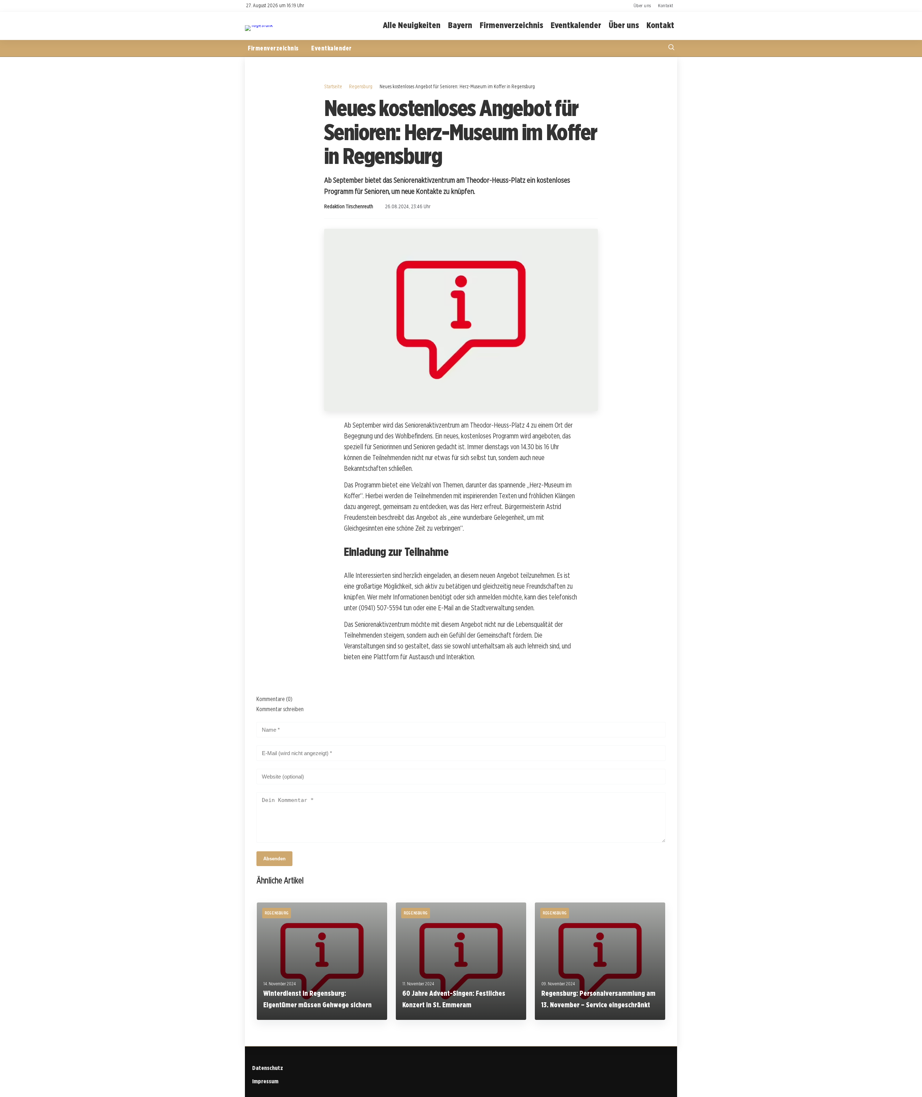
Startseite (333, 86)
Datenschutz (267, 1068)
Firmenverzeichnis (511, 25)
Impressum (265, 1081)
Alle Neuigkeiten (411, 25)
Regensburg (360, 86)
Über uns (642, 5)
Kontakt (665, 5)
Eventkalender (576, 25)
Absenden (274, 858)
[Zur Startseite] (259, 25)
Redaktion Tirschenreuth (348, 206)
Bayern (460, 25)
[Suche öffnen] (671, 48)
